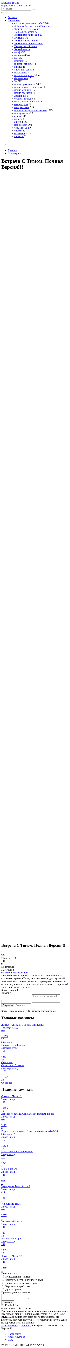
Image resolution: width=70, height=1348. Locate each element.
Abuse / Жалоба (16, 1336)
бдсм (17, 58)
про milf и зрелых (24, 75)
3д (15, 81)
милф (17, 52)
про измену (20, 72)
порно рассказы (23, 92)
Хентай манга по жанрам (28, 34)
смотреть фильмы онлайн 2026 (31, 23)
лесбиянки (20, 95)
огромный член (23, 98)
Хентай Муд (21, 37)
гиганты (19, 136)
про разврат (20, 124)
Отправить (8, 1005)
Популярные (15, 153)
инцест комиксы (23, 63)
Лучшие (12, 150)
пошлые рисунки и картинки (30, 110)
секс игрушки (22, 127)
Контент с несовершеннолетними (24, 1279)
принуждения (22, 113)
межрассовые (21, 107)
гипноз (18, 66)
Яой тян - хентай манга (27, 29)
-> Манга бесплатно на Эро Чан (32, 26)
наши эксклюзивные (25, 101)
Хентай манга (22, 49)
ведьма (18, 130)
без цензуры (21, 104)
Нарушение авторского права (21, 1283)
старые (18, 116)
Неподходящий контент (18, 1276)
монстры (19, 61)
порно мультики (23, 90)
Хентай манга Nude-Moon (28, 43)
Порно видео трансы (25, 31)
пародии (19, 55)
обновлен (19, 133)
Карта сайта (14, 1334)
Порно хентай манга (25, 46)
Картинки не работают (18, 1286)
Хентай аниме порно (26, 40)
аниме (17, 121)
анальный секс (22, 69)
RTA (10, 1339)
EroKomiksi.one (9, 1325)
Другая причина (14, 1289)
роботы (18, 119)
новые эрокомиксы (24, 84)
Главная (12, 17)
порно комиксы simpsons (28, 87)
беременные (21, 78)
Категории (14, 20)
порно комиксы (20, 972)
